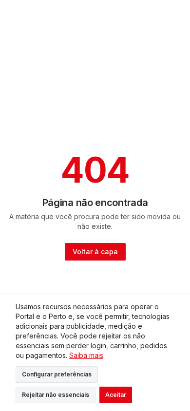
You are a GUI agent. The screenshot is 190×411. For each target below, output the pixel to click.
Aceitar (115, 394)
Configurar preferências (57, 374)
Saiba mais (86, 355)
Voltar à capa (95, 251)
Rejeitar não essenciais (55, 394)
